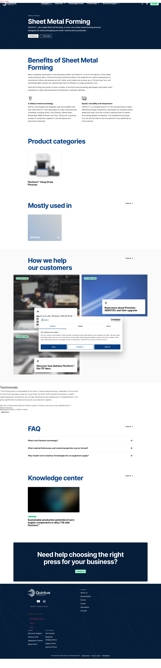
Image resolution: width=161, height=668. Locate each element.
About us (83, 593)
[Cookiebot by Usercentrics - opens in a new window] (112, 320)
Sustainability (85, 596)
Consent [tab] (52, 326)
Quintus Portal (51, 647)
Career (83, 604)
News (32, 623)
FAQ (31, 627)
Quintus (30, 15)
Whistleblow (106, 655)
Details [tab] (80, 326)
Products (45, 3)
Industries (59, 3)
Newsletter (84, 607)
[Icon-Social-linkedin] (44, 601)
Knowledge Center (76, 3)
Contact (83, 611)
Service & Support (110, 3)
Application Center (35, 641)
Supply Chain (50, 643)
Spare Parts (32, 644)
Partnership (92, 3)
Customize (79, 347)
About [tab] (108, 326)
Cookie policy (85, 655)
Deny (53, 347)
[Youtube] (38, 601)
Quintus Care (33, 637)
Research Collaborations (51, 638)
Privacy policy (96, 655)
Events (83, 600)
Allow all (107, 347)
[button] (80, 440)
